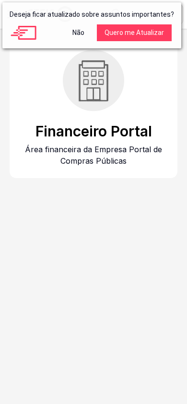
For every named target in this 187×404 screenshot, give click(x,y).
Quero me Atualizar (134, 32)
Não (78, 32)
